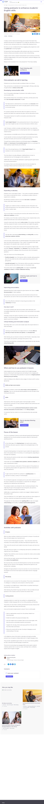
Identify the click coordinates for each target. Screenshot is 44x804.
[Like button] (4, 664)
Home (3, 802)
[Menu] (41, 2)
